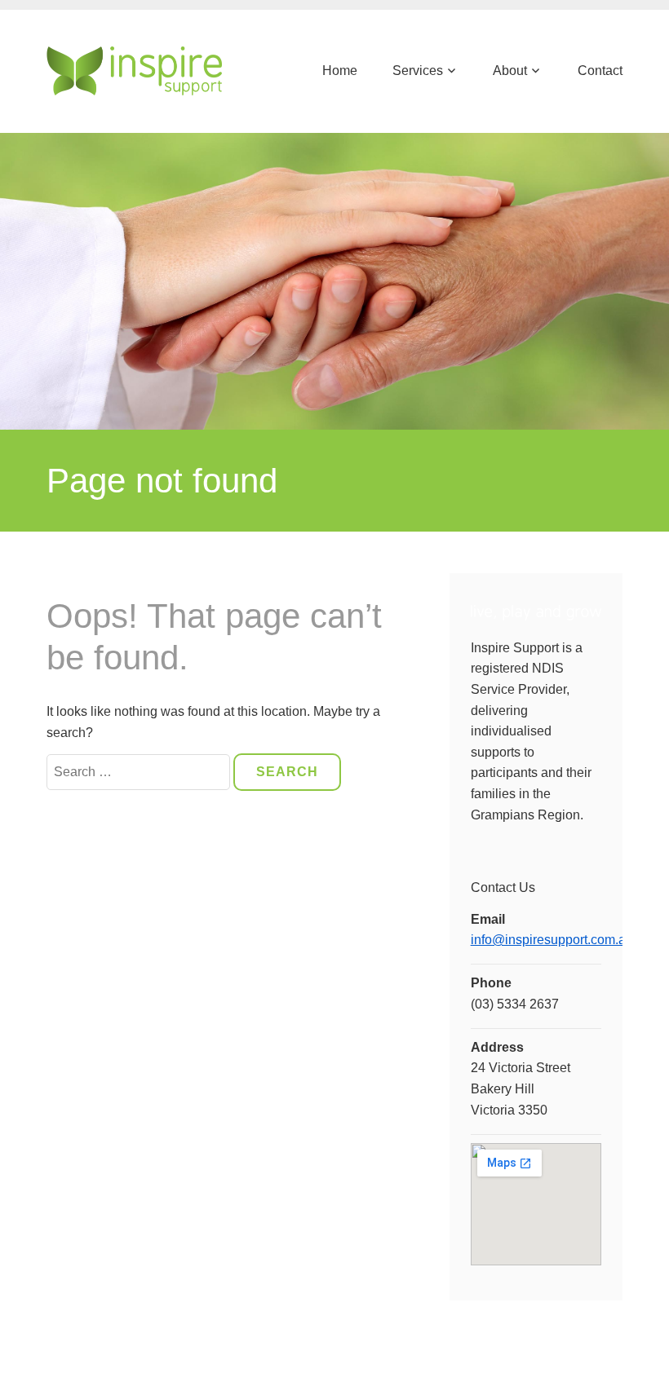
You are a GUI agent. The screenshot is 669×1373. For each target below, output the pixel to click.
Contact (600, 70)
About (510, 70)
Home (339, 70)
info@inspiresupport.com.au (552, 940)
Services (417, 70)
